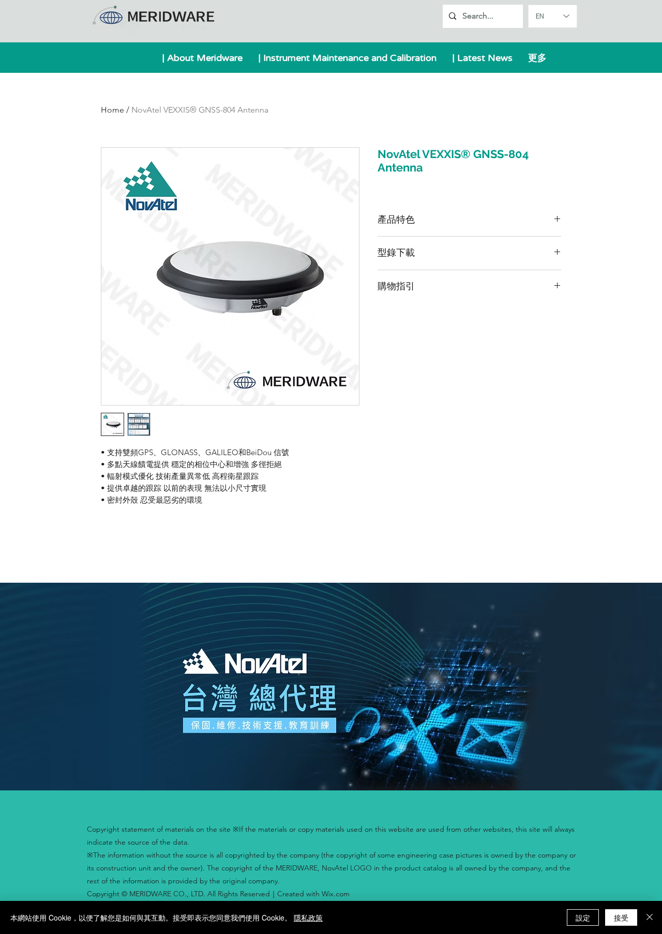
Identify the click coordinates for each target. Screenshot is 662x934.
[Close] (649, 917)
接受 (621, 917)
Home (112, 110)
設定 (583, 917)
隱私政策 (308, 917)
